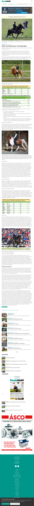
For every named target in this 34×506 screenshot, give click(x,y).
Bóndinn (17, 483)
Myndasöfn (17, 495)
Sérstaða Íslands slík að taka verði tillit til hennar (14, 410)
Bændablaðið (17, 497)
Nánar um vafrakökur (22, 501)
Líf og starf (17, 485)
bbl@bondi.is (17, 462)
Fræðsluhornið (17, 473)
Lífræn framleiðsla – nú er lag (13, 323)
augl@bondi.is (17, 463)
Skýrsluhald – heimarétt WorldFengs (14, 348)
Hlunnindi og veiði (17, 487)
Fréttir (17, 469)
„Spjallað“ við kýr (11, 314)
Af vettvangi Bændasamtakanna (22, 4)
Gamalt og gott (17, 472)
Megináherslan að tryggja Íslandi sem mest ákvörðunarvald (16, 361)
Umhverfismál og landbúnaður (17, 475)
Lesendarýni (5, 4)
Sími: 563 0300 (17, 461)
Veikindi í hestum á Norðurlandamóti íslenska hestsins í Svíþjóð (16, 364)
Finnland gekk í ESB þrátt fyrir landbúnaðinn (13, 370)
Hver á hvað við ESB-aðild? (10, 357)
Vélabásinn (17, 488)
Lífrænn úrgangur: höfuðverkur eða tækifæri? (16, 343)
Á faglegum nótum (11, 4)
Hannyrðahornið (17, 482)
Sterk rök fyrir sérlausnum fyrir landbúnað (13, 367)
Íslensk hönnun (17, 480)
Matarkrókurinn (17, 481)
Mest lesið (5, 354)
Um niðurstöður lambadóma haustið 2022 (15, 338)
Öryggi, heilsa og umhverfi (17, 477)
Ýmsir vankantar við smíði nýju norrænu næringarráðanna (18, 333)
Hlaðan (17, 492)
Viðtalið (17, 486)
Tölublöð (17, 494)
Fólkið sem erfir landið (17, 484)
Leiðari (30, 4)
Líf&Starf (17, 479)
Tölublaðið (5, 374)
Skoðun (17, 471)
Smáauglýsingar (17, 493)
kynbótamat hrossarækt (14, 310)
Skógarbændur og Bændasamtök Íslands (15, 319)
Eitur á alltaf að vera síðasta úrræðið (14, 328)
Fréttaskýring (17, 474)
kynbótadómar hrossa (8, 310)
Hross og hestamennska (17, 476)
